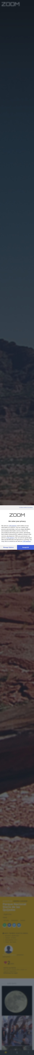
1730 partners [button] (13, 525)
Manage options (8, 547)
